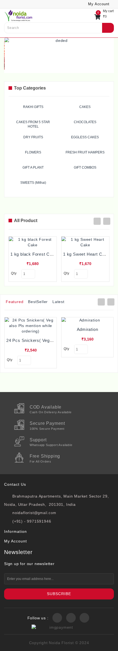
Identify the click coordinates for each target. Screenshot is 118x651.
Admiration (87, 329)
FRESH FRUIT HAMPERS (85, 152)
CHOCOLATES (85, 122)
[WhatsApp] (12, 643)
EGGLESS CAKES (85, 137)
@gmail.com (45, 513)
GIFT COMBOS (85, 167)
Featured (14, 301)
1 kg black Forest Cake (33, 254)
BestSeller (38, 301)
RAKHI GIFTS (33, 107)
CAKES (85, 107)
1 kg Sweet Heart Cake (86, 254)
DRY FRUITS (33, 137)
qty (13, 273)
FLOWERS (33, 152)
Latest (58, 301)
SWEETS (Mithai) (33, 183)
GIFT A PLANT (33, 167)
